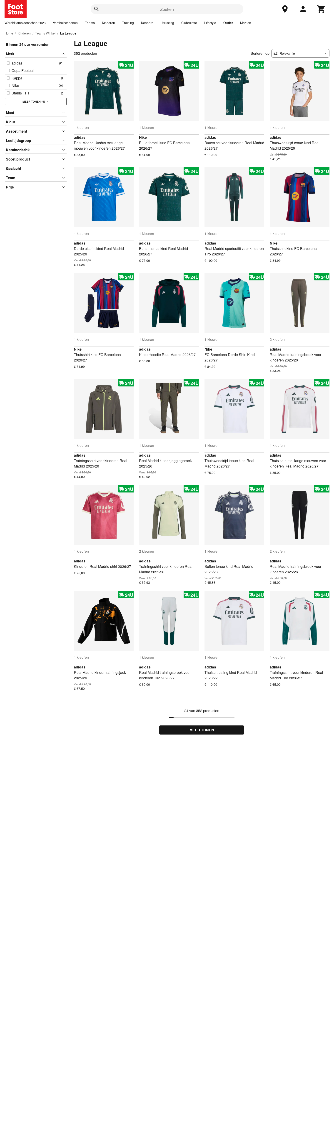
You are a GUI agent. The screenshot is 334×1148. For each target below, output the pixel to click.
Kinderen (108, 22)
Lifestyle (210, 22)
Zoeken (167, 9)
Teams (90, 22)
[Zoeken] (96, 9)
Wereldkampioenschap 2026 (25, 22)
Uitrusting (167, 22)
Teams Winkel (45, 33)
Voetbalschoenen (65, 22)
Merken (245, 22)
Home (9, 33)
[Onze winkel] (284, 9)
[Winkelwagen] (321, 9)
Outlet (228, 22)
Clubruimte (189, 22)
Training (128, 22)
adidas (79, 137)
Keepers (147, 22)
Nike (143, 137)
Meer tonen (201, 729)
